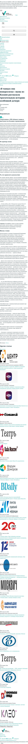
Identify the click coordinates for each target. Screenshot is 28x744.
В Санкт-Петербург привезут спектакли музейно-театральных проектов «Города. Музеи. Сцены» (12, 387)
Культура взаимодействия (6, 54)
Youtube (9, 76)
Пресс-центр (3, 57)
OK (1, 10)
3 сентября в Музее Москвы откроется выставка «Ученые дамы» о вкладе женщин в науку (12, 596)
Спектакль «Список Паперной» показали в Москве (12, 633)
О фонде (2, 46)
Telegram (16, 76)
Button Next (10, 726)
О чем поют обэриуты (5, 687)
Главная (2, 43)
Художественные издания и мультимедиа (10, 63)
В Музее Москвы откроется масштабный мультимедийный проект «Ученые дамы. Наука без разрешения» (13, 498)
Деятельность (3, 16)
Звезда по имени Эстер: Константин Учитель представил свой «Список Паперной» (11, 724)
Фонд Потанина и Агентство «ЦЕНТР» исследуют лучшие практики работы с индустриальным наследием (12, 368)
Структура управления (5, 51)
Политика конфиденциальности (8, 740)
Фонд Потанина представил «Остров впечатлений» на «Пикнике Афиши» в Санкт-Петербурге (13, 479)
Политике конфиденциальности (15, 4)
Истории (2, 19)
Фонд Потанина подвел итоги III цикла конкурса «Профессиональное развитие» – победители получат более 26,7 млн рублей (13, 577)
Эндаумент (3, 49)
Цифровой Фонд (4, 52)
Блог (1, 64)
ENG (1, 38)
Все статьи (2, 349)
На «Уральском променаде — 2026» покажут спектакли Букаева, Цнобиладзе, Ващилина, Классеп (13, 669)
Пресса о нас (3, 80)
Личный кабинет (5, 37)
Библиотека (3, 60)
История (2, 48)
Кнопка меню (5, 40)
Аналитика (2, 61)
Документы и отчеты (5, 55)
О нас (1, 733)
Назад (1, 85)
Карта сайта (3, 736)
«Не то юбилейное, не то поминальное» (10, 651)
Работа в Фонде (4, 21)
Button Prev (3, 726)
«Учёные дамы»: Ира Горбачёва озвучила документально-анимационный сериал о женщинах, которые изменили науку (13, 538)
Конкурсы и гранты (5, 18)
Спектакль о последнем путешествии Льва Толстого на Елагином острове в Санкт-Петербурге (13, 406)
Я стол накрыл (3, 443)
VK (5, 76)
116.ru (7, 343)
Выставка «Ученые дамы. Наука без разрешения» (12, 461)
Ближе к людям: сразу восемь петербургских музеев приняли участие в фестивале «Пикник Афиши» (13, 425)
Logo (16, 15)
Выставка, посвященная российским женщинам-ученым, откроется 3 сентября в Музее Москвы (12, 615)
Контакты (2, 66)
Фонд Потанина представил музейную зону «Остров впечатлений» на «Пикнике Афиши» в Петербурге (13, 518)
